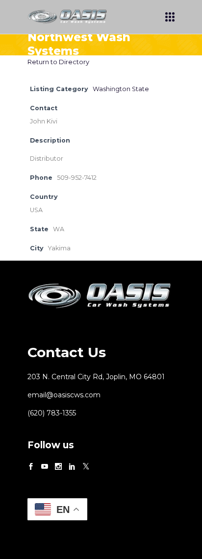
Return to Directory (58, 62)
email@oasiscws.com (64, 394)
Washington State (121, 89)
